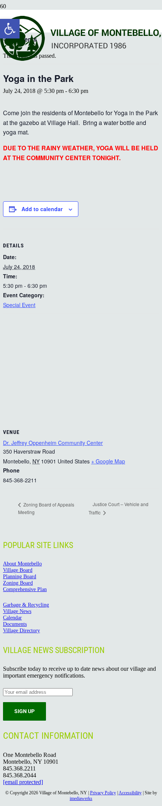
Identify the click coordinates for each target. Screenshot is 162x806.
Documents (15, 624)
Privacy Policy (103, 792)
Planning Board (19, 576)
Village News (17, 611)
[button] (10, 29)
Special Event (19, 305)
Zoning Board (18, 583)
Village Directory (21, 630)
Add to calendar (42, 209)
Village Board (17, 570)
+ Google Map (108, 461)
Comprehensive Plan (25, 589)
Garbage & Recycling (26, 605)
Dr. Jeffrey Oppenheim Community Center (53, 442)
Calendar (12, 618)
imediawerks (81, 798)
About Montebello (22, 563)
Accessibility (130, 792)
